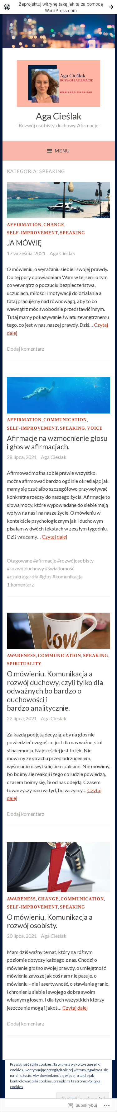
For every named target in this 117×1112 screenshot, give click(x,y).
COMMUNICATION (65, 420)
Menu (62, 150)
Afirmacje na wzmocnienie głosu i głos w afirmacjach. (57, 442)
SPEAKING (72, 233)
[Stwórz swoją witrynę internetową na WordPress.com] (58, 7)
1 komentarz (20, 584)
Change (53, 224)
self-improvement (32, 233)
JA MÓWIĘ (24, 242)
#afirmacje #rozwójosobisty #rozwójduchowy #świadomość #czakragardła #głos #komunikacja (50, 568)
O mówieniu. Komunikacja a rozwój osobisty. (50, 921)
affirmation (24, 224)
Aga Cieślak (58, 115)
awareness (21, 655)
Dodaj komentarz (25, 349)
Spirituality (24, 663)
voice (95, 428)
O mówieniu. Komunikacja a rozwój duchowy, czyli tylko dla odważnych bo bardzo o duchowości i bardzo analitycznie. (55, 690)
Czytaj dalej (54, 537)
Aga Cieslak (62, 253)
